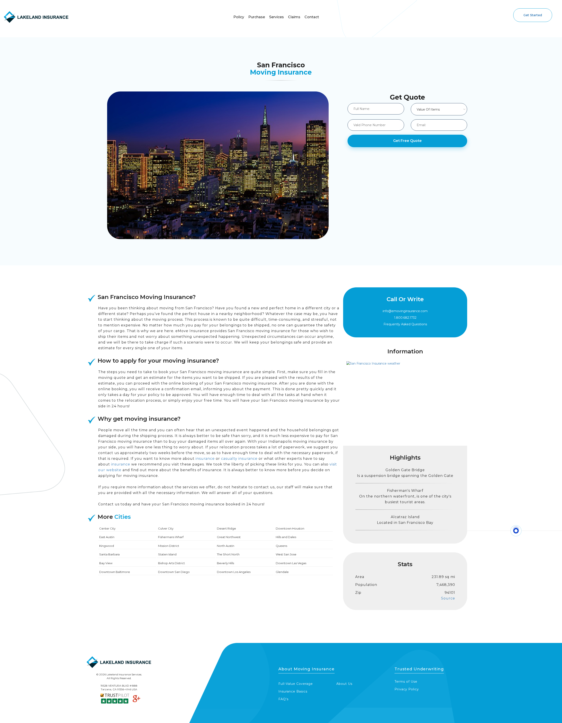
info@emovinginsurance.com (405, 311)
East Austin (106, 537)
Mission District (168, 546)
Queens (281, 546)
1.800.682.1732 (405, 318)
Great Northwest (229, 537)
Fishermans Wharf (171, 537)
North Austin (225, 546)
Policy (238, 17)
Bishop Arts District (171, 563)
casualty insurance (239, 458)
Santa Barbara (109, 554)
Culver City (165, 528)
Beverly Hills (225, 563)
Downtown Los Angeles (233, 572)
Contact (311, 17)
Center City (107, 528)
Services (276, 17)
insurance (205, 458)
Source (448, 598)
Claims (294, 17)
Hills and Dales (286, 537)
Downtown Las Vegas (291, 563)
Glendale (282, 572)
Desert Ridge (226, 528)
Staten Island (167, 554)
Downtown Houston (290, 528)
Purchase (256, 17)
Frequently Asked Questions (405, 324)
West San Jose (286, 554)
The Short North (228, 554)
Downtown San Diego (174, 572)
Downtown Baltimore (114, 572)
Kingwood (106, 546)
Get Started (532, 15)
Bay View (105, 563)
